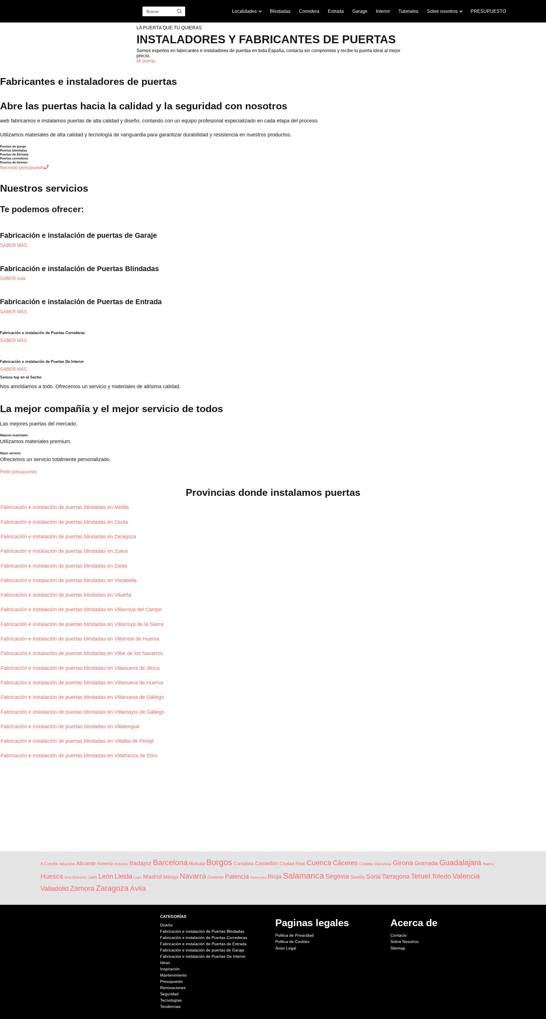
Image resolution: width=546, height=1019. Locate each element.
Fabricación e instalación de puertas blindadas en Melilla (65, 507)
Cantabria (244, 863)
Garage (359, 11)
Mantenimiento (173, 975)
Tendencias (170, 1006)
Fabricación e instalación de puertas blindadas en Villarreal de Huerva (81, 639)
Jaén (92, 877)
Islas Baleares (75, 877)
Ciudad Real (292, 863)
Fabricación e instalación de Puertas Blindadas (202, 931)
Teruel (420, 876)
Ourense (215, 877)
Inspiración (170, 969)
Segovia (337, 876)
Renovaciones (173, 987)
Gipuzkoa (382, 864)
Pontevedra (258, 877)
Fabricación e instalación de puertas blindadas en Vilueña (67, 595)
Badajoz (140, 863)
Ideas (165, 962)
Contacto (398, 935)
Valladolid (54, 888)
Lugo (138, 877)
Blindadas (280, 11)
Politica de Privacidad (294, 935)
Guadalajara (460, 862)
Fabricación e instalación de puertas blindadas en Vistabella (69, 580)
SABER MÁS (13, 245)
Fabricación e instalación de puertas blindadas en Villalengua (71, 726)
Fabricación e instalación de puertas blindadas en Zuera (65, 551)
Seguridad (169, 994)
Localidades (244, 11)
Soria (373, 876)
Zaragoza (112, 888)
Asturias (121, 864)
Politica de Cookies (292, 941)
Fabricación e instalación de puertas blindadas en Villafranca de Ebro (80, 755)
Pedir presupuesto (18, 471)
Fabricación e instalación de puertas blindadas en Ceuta (65, 522)
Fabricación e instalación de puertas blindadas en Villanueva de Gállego (83, 697)
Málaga (170, 877)
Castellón (266, 863)
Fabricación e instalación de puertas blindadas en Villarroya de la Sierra (83, 624)
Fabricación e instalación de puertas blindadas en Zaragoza (69, 536)
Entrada (336, 11)
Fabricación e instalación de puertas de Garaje (202, 950)
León (105, 876)
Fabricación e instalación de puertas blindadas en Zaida (65, 566)
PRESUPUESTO (488, 11)
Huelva (488, 864)
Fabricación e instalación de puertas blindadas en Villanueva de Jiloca (81, 668)
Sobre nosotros (442, 11)
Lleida (123, 876)
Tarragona (396, 876)
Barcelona (170, 862)
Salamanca (303, 875)
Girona (403, 863)
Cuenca (319, 863)
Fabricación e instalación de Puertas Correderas (203, 937)
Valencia (466, 876)
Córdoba (366, 864)
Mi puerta (145, 60)
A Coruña (49, 864)
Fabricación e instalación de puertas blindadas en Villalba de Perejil (78, 741)
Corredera (309, 11)
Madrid (152, 876)
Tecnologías (171, 1000)
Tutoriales (408, 11)
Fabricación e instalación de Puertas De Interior (203, 956)
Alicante (86, 863)
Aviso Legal (285, 948)
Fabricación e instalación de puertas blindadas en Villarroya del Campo (82, 609)
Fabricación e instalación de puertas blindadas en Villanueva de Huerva (82, 683)
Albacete (67, 864)
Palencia (237, 876)
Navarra (193, 876)
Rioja (275, 876)
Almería (105, 863)
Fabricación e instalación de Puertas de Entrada (203, 944)
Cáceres (345, 863)
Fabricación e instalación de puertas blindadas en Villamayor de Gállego (83, 712)
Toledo (441, 876)
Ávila (138, 888)
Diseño (166, 925)
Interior (383, 11)
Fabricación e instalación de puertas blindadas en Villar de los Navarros (82, 653)
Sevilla (358, 876)
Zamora (82, 888)
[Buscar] (179, 11)
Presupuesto (171, 981)
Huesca (51, 876)
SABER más (13, 278)
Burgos (219, 862)
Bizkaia (197, 863)
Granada (426, 863)
